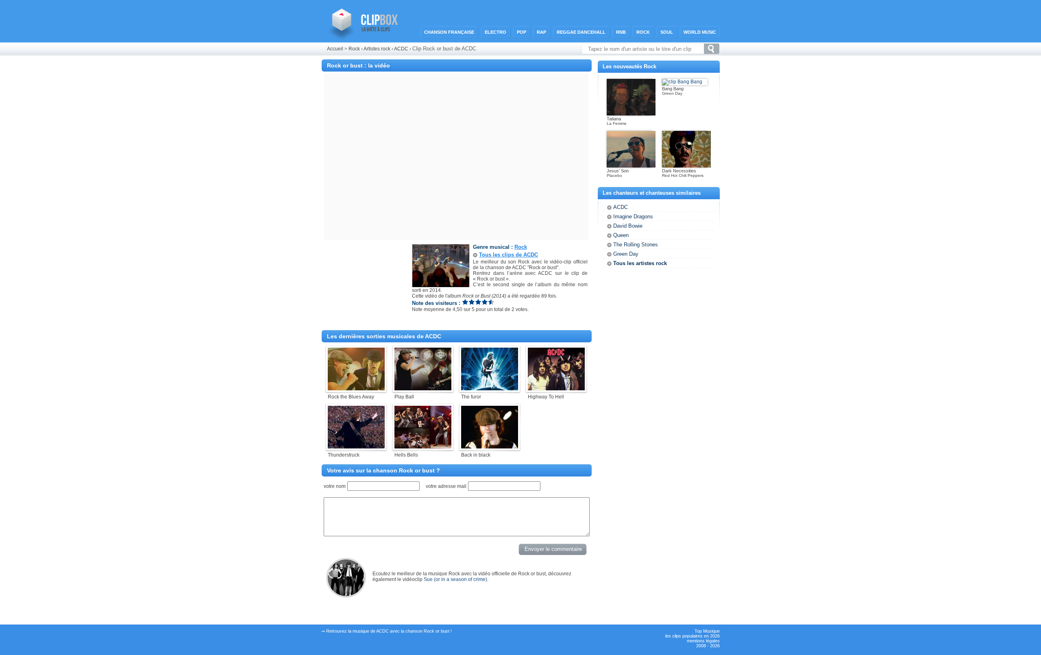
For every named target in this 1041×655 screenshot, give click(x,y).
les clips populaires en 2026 (692, 635)
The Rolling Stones (635, 245)
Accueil (335, 49)
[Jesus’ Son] (631, 166)
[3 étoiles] (478, 302)
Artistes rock (377, 49)
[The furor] (489, 389)
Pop (521, 32)
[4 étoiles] (484, 302)
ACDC (401, 49)
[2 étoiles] (471, 302)
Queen (621, 235)
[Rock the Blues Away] (356, 389)
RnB (621, 32)
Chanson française (449, 32)
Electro (495, 32)
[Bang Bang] (682, 82)
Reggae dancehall (581, 32)
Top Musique (707, 631)
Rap (541, 32)
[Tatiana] (631, 114)
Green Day (625, 254)
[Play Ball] (422, 389)
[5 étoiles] (491, 302)
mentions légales (703, 640)
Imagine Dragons (633, 216)
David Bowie (627, 226)
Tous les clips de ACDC (508, 255)
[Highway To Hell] (556, 389)
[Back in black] (489, 447)
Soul (666, 32)
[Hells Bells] (422, 447)
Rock (643, 32)
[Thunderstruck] (356, 447)
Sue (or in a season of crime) (455, 579)
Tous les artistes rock (640, 263)
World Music (700, 32)
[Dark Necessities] (686, 166)
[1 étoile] (465, 302)
